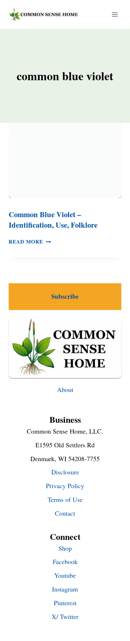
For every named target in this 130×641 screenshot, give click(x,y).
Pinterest (65, 602)
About (65, 389)
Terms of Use (65, 499)
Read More (30, 241)
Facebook (65, 561)
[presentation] (65, 160)
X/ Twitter (65, 616)
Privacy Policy (65, 485)
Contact (65, 513)
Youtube (65, 575)
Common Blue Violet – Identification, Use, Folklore (53, 219)
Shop (65, 548)
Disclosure (65, 472)
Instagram (65, 589)
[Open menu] (114, 14)
